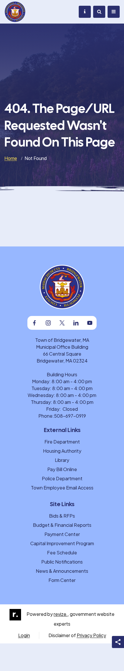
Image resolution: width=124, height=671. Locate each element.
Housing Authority (62, 451)
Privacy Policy (91, 635)
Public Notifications (62, 562)
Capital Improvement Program (62, 543)
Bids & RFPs (62, 516)
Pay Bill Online (62, 469)
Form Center (62, 580)
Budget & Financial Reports (62, 525)
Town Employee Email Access (62, 488)
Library (62, 460)
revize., (61, 614)
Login (24, 635)
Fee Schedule (62, 552)
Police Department (62, 478)
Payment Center (62, 534)
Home (10, 158)
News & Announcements (62, 571)
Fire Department (62, 442)
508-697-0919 (70, 416)
